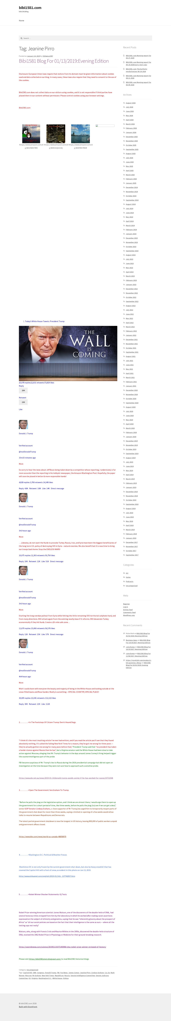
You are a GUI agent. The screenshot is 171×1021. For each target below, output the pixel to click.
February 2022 (131, 331)
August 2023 (130, 255)
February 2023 (131, 280)
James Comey (73, 973)
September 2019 (132, 453)
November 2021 (132, 344)
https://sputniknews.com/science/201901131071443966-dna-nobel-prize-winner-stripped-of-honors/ (62, 947)
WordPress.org (129, 615)
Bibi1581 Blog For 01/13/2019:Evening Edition (64, 61)
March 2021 (130, 377)
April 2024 (129, 221)
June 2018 (130, 517)
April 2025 (129, 170)
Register (126, 604)
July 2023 (129, 259)
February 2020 (131, 432)
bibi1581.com (30, 7)
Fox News (64, 973)
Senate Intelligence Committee (83, 975)
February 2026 (131, 128)
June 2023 (130, 263)
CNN (34, 973)
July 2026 (129, 107)
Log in (125, 607)
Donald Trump (50, 973)
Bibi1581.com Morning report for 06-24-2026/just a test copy (138, 63)
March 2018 (130, 529)
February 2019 (131, 483)
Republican (59, 975)
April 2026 (129, 120)
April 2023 (129, 272)
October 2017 (131, 551)
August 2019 (130, 458)
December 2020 (132, 390)
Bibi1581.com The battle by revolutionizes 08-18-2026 (136, 70)
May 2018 (129, 521)
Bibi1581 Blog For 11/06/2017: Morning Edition (138, 654)
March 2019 (130, 479)
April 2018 (129, 525)
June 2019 (130, 466)
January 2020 (131, 437)
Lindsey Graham (97, 973)
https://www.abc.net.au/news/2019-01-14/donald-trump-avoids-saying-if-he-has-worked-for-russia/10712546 (66, 778)
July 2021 (129, 360)
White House (57, 978)
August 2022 (130, 306)
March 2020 (130, 428)
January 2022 (131, 335)
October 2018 (131, 500)
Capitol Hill (27, 973)
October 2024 (131, 196)
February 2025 (131, 179)
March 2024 (130, 225)
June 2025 (130, 162)
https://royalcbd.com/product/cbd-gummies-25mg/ (138, 661)
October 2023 (131, 246)
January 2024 (131, 234)
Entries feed (128, 610)
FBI (58, 973)
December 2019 (132, 441)
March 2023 (130, 276)
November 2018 (132, 496)
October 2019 (131, 449)
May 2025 (129, 166)
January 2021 (131, 386)
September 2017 (132, 555)
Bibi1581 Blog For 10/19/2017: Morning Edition (138, 641)
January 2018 (131, 538)
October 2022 (131, 297)
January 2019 (131, 487)
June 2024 (130, 213)
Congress (40, 973)
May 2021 (129, 369)
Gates (128, 577)
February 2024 (131, 229)
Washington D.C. (45, 978)
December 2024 (132, 187)
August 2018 (130, 508)
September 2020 (132, 403)
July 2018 (129, 513)
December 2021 (132, 339)
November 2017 (132, 546)
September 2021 (132, 352)
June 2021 (130, 365)
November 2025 (132, 141)
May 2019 (129, 470)
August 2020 (130, 407)
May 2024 (129, 217)
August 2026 (130, 103)
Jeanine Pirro (85, 973)
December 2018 (132, 492)
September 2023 (132, 251)
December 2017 (132, 542)
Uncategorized (32, 970)
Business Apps (131, 640)
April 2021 (129, 373)
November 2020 (132, 394)
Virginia (35, 978)
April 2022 (129, 323)
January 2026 (131, 132)
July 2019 (129, 462)
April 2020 (129, 424)
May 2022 (129, 318)
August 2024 (130, 204)
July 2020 (129, 411)
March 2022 (130, 327)
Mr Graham (36, 975)
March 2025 (130, 175)
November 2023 (132, 242)
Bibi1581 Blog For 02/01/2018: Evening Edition (138, 665)
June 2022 (130, 314)
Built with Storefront (28, 1006)
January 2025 (131, 183)
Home (21, 20)
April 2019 (129, 475)
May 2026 (129, 115)
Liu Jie (107, 973)
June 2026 (130, 111)
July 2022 (129, 310)
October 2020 (131, 398)
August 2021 (130, 356)
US (30, 978)
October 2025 (131, 145)
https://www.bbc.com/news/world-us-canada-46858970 (42, 836)
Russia (67, 975)
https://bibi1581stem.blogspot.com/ (45, 959)
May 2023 (129, 268)
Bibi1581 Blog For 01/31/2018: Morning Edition (138, 634)
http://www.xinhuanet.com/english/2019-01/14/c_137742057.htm (47, 876)
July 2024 (129, 208)
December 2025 (132, 137)
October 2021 (131, 348)
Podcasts (129, 581)
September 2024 (132, 200)
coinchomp (130, 647)
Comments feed (129, 612)
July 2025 (129, 158)
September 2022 (132, 301)
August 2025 (130, 153)
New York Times (48, 975)
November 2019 (132, 445)
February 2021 (131, 382)
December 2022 (132, 289)
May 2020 (129, 420)
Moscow (28, 975)
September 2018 (132, 504)
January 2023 (131, 284)
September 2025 (132, 149)
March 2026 (130, 124)
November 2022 (132, 293)
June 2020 (130, 415)
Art (127, 573)
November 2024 (132, 191)
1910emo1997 (48, 56)
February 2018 (131, 534)
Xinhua (66, 978)
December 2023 (132, 238)
